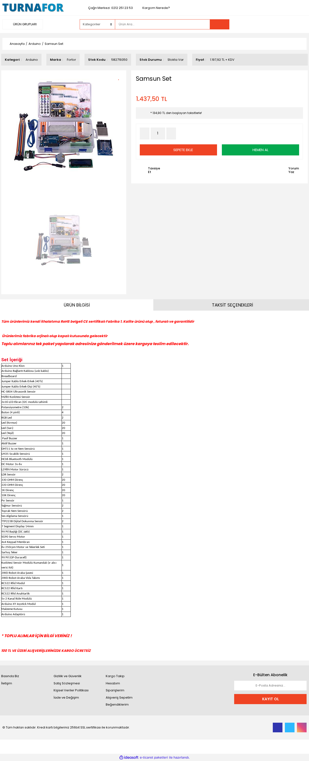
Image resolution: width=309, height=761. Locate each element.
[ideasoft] (129, 757)
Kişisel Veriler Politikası (71, 690)
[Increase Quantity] (171, 133)
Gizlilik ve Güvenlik (68, 676)
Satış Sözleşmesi (67, 683)
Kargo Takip (115, 676)
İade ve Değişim (66, 697)
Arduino (32, 59)
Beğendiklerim (117, 704)
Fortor (71, 59)
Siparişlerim (115, 690)
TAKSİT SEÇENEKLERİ (232, 305)
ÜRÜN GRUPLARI (24, 24)
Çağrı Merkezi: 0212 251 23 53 (110, 8)
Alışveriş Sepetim (119, 697)
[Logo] (33, 7)
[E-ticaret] (154, 757)
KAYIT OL (270, 698)
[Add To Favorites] (120, 77)
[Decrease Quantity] (144, 133)
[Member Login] (270, 24)
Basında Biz (10, 676)
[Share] (120, 85)
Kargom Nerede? (156, 8)
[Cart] (299, 24)
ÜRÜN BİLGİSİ (77, 305)
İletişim (6, 683)
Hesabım (113, 683)
